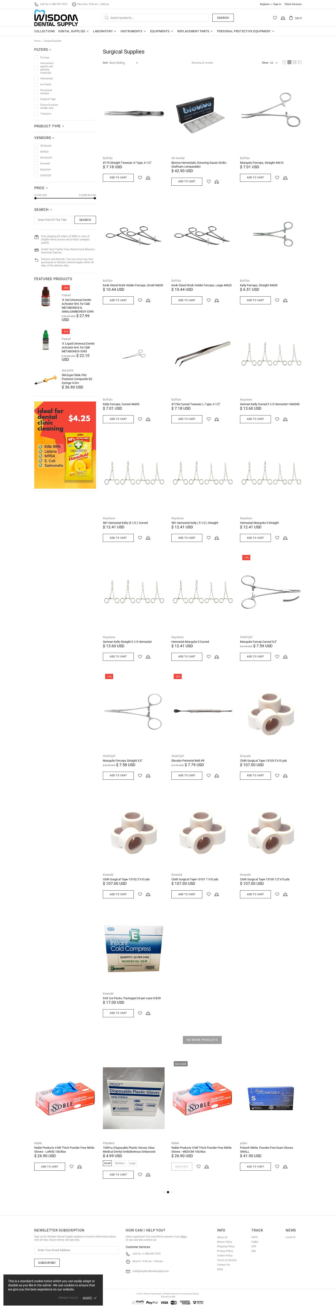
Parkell (66, 295)
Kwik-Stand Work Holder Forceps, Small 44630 (133, 285)
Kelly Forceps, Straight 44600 (258, 285)
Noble (38, 1143)
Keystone (246, 399)
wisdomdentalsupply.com (56, 17)
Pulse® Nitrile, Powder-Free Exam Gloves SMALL (266, 1149)
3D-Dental (177, 158)
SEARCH (85, 220)
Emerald (245, 756)
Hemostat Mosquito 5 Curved (190, 641)
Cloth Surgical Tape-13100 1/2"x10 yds (265, 879)
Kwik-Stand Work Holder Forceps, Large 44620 (201, 285)
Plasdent (108, 1143)
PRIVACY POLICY (68, 1297)
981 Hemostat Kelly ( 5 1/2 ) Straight (194, 523)
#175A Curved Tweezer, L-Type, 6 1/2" (195, 404)
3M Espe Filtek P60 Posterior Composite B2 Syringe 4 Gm (77, 379)
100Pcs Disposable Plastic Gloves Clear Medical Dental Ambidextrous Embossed (129, 1149)
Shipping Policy (226, 1246)
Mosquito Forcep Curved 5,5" (258, 641)
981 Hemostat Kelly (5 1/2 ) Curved (125, 523)
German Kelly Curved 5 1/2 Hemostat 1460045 (269, 404)
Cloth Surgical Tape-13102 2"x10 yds (126, 879)
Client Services (293, 4)
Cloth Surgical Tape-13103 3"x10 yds (263, 760)
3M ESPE (67, 370)
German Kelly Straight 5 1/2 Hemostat (127, 641)
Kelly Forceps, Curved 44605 (121, 404)
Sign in (277, 4)
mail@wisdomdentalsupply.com (151, 1271)
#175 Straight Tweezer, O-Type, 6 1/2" (127, 162)
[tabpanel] (65, 1120)
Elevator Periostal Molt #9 (187, 760)
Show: (265, 62)
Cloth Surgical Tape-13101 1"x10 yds (194, 879)
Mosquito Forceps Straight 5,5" (122, 760)
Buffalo (107, 158)
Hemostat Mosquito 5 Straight (259, 523)
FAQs (184, 1236)
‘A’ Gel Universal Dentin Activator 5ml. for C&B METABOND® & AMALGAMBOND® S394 (77, 305)
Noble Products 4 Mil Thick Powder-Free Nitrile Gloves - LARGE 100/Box (64, 1149)
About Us (222, 1237)
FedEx (254, 1241)
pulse (243, 1143)
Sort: (105, 62)
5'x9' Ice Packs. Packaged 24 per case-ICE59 (132, 998)
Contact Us (223, 1264)
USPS (254, 1237)
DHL (253, 1251)
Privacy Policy (225, 1251)
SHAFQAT (246, 637)
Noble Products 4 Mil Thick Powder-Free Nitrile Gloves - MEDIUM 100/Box (201, 1149)
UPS (253, 1246)
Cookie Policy (224, 1255)
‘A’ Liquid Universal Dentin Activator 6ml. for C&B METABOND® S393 (78, 347)
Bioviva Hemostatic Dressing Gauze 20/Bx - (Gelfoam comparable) (199, 164)
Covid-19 (290, 1237)
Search (223, 17)
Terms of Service (227, 1260)
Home (37, 41)
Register (265, 4)
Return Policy (224, 1241)
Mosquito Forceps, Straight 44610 (261, 162)
